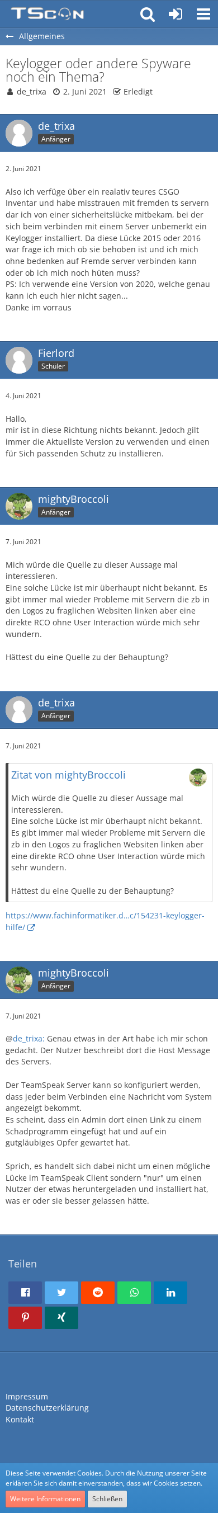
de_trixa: (30, 1038)
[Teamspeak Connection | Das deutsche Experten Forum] (47, 14)
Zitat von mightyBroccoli (68, 774)
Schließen (107, 1498)
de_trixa (31, 91)
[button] (203, 14)
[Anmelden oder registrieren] (175, 14)
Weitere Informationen (45, 1498)
